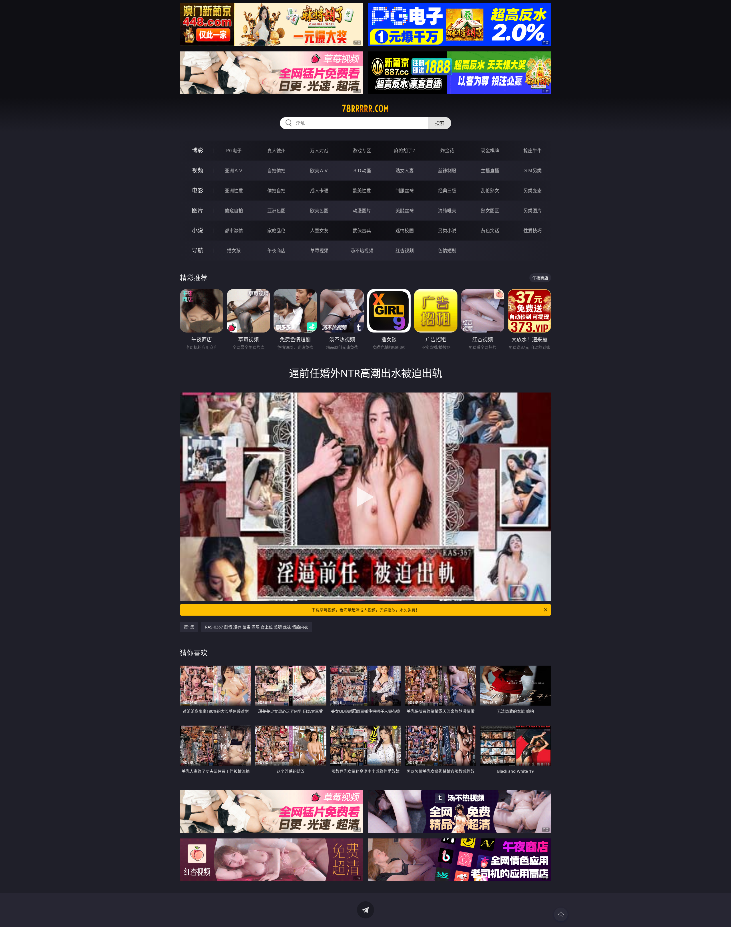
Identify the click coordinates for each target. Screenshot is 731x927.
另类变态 (532, 190)
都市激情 (234, 230)
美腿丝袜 (404, 210)
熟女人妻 (404, 170)
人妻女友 (319, 230)
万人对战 (319, 150)
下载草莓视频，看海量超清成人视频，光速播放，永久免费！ (365, 609)
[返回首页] (561, 914)
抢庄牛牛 (532, 150)
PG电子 (234, 150)
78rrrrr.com (365, 108)
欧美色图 (319, 210)
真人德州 (276, 150)
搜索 (439, 123)
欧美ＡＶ (319, 170)
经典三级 (447, 190)
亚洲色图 (276, 210)
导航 (197, 250)
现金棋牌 (490, 150)
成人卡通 (319, 190)
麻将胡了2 (404, 150)
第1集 (189, 627)
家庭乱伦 (276, 230)
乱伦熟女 (490, 190)
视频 (197, 170)
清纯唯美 (447, 210)
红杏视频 (404, 250)
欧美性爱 (362, 190)
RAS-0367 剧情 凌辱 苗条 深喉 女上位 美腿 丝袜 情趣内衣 (256, 627)
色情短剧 (447, 250)
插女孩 (234, 250)
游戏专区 (362, 150)
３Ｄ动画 (362, 170)
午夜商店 (276, 250)
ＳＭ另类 (532, 170)
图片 (197, 210)
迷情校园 (404, 230)
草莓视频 (319, 250)
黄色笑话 (490, 230)
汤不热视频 (361, 250)
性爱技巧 (532, 230)
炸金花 (447, 150)
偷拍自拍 (276, 190)
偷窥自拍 (234, 210)
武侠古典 (362, 230)
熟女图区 (490, 210)
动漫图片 (362, 210)
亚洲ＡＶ (234, 170)
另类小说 (447, 230)
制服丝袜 (404, 190)
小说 (197, 230)
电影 (197, 190)
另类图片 (532, 210)
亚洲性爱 (234, 190)
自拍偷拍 (276, 170)
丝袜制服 (447, 170)
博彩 (197, 150)
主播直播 (490, 170)
